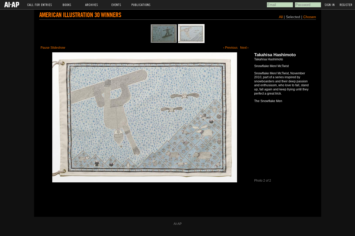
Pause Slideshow (53, 47)
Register (346, 5)
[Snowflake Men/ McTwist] (191, 33)
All (281, 17)
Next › (244, 47)
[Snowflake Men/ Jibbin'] (163, 33)
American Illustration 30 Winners (80, 15)
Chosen (309, 17)
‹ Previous (230, 47)
